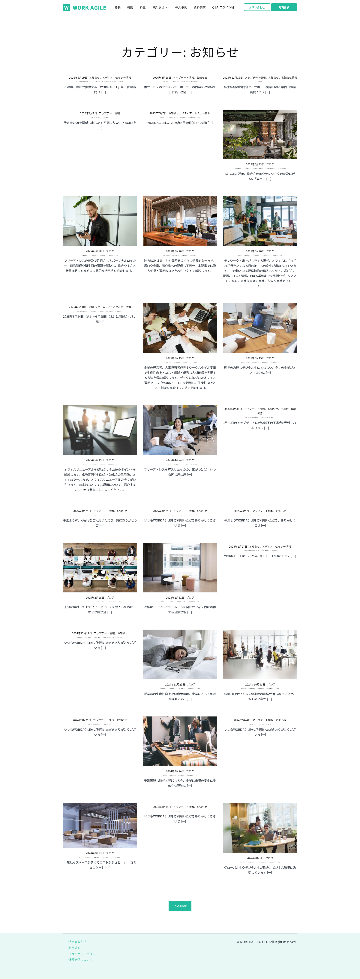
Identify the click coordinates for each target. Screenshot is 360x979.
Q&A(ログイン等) (223, 7)
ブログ (270, 164)
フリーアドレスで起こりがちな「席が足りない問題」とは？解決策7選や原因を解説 (100, 601)
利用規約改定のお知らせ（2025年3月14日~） (260, 514)
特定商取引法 (77, 941)
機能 (130, 7)
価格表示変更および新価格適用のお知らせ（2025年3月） (100, 514)
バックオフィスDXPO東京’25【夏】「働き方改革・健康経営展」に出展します (180, 117)
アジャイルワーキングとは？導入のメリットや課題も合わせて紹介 (180, 775)
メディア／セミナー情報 (116, 77)
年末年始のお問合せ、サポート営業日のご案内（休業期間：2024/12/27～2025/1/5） (100, 637)
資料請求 (200, 7)
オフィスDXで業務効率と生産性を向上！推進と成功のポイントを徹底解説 (260, 362)
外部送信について (80, 959)
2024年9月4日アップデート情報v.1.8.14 (260, 724)
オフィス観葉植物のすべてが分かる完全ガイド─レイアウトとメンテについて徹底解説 (260, 255)
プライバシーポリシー (83, 953)
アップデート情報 (183, 77)
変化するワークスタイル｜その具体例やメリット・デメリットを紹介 (180, 362)
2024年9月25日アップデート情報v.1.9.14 (100, 724)
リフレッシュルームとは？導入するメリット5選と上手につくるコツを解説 (180, 601)
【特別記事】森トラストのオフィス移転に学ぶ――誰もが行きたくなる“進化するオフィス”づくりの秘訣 (260, 168)
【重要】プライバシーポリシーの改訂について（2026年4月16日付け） (180, 81)
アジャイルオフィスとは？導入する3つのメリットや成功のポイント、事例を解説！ (260, 862)
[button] (180, 906)
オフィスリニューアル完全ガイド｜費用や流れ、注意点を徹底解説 (100, 464)
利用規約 (74, 947)
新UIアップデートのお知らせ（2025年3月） (180, 514)
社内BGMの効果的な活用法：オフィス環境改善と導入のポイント (179, 255)
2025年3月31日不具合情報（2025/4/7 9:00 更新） (260, 417)
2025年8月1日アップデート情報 (100, 117)
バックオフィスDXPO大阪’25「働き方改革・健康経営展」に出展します (260, 550)
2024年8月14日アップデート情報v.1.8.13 (179, 811)
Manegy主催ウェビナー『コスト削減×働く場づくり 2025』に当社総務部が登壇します (100, 311)
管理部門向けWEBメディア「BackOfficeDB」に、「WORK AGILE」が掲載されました (99, 81)
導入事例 (181, 7)
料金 (143, 7)
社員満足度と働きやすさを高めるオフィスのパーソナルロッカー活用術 (100, 255)
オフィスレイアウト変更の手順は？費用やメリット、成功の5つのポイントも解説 (100, 857)
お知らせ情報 (289, 77)
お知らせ (158, 7)
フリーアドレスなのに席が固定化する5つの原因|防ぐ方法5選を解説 (180, 464)
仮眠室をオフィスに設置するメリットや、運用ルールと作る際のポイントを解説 (180, 688)
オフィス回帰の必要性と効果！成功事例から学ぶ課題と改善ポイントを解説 (260, 688)
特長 (118, 7)
